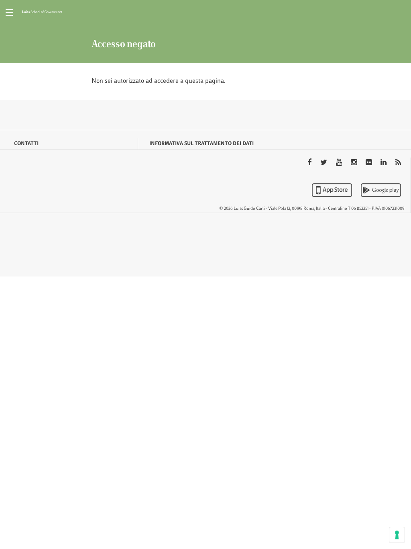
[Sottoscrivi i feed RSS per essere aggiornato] (398, 163)
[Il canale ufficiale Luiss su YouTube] (340, 163)
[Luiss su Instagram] (354, 163)
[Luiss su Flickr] (369, 163)
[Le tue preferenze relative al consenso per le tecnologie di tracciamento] (397, 535)
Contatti (26, 143)
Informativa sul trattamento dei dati (201, 143)
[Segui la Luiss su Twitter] (324, 163)
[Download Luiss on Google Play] (381, 190)
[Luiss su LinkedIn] (384, 163)
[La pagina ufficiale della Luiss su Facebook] (310, 163)
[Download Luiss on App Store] (333, 190)
